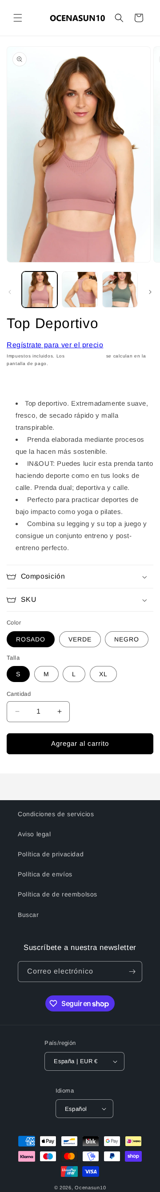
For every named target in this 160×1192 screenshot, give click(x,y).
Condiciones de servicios (56, 814)
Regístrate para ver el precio (55, 345)
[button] (18, 18)
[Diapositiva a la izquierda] (10, 292)
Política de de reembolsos (57, 894)
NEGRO (126, 639)
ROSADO (30, 639)
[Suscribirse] (132, 971)
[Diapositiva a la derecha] (150, 292)
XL (103, 674)
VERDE (80, 639)
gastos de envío (86, 355)
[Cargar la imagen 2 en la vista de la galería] (79, 289)
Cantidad (19, 694)
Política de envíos (45, 874)
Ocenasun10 (90, 1187)
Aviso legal (34, 834)
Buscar (28, 914)
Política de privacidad (51, 854)
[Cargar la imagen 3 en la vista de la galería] (120, 289)
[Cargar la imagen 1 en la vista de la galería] (39, 289)
